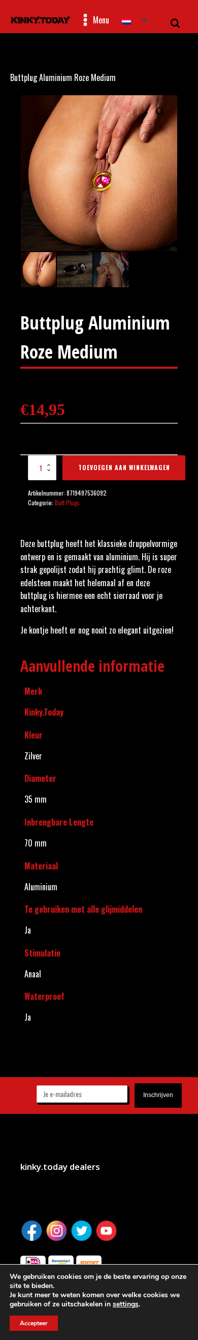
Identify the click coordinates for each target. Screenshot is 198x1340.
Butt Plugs (67, 502)
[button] (160, 112)
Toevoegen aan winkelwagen (124, 467)
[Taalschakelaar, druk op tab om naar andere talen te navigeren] (134, 20)
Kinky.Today (43, 712)
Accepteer (34, 1323)
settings (126, 1304)
